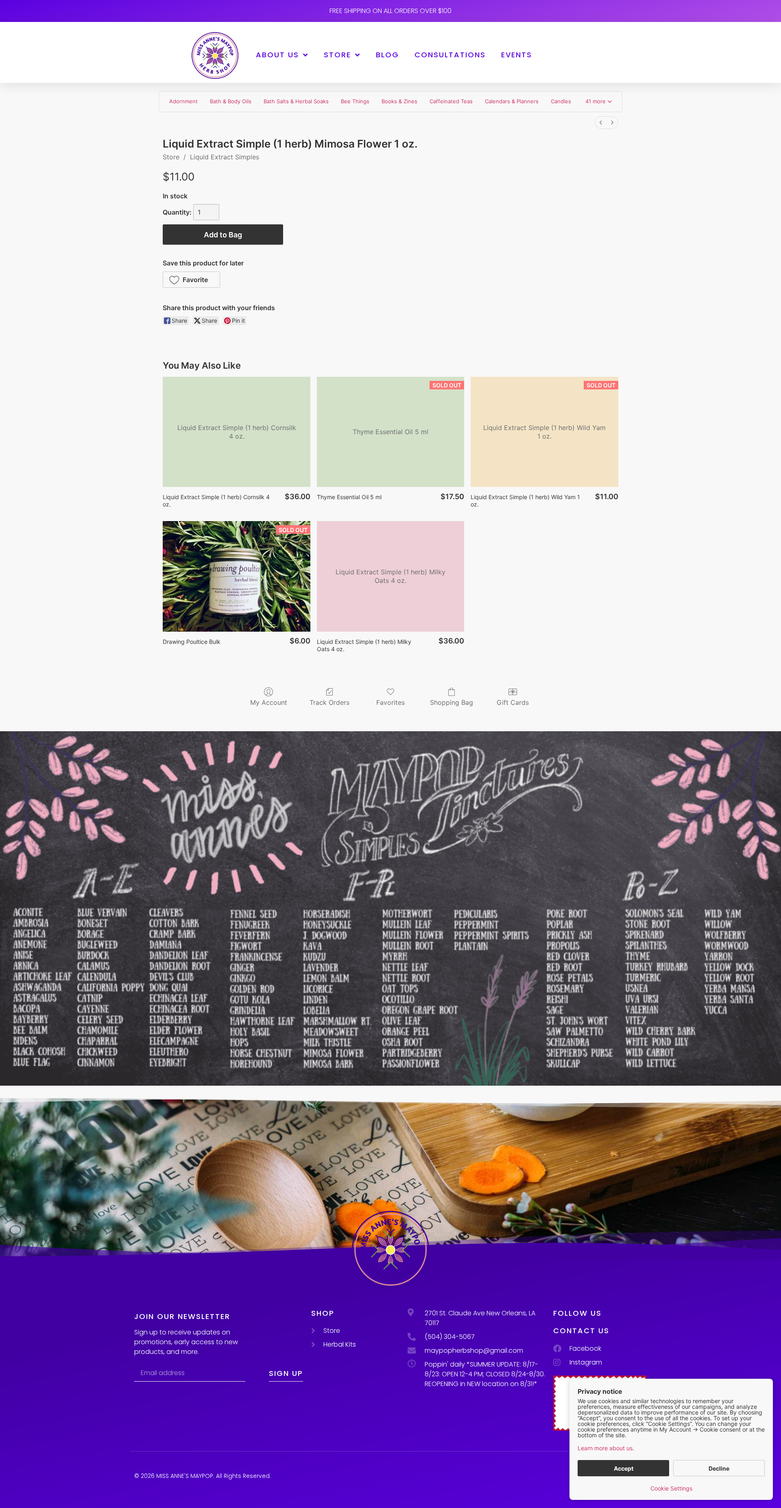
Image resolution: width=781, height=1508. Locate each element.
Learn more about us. (606, 1448)
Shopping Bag (451, 702)
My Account (268, 702)
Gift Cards (513, 702)
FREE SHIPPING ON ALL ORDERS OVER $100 (390, 10)
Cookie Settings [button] (671, 1488)
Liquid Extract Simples (224, 157)
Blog (387, 55)
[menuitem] (600, 122)
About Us (277, 55)
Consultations (450, 55)
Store (337, 55)
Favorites (390, 702)
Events (516, 55)
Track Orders (329, 702)
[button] (598, 101)
